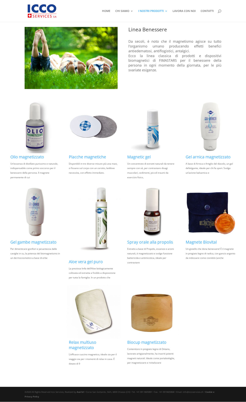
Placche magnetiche (87, 157)
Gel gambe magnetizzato (33, 242)
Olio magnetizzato (27, 157)
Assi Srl (80, 391)
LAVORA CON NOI (184, 11)
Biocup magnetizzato (146, 342)
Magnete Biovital (201, 242)
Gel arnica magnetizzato (208, 157)
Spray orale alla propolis (150, 242)
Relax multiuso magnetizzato (82, 345)
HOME (106, 11)
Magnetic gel (139, 157)
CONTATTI (207, 11)
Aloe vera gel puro (86, 261)
